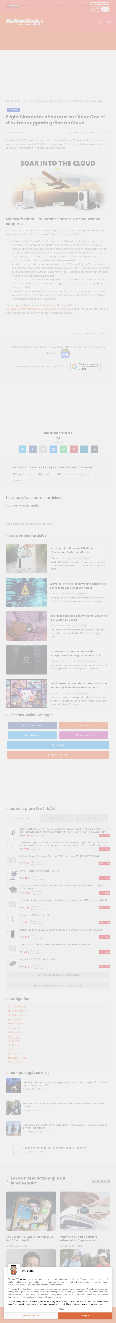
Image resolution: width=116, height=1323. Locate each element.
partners (23, 1279)
